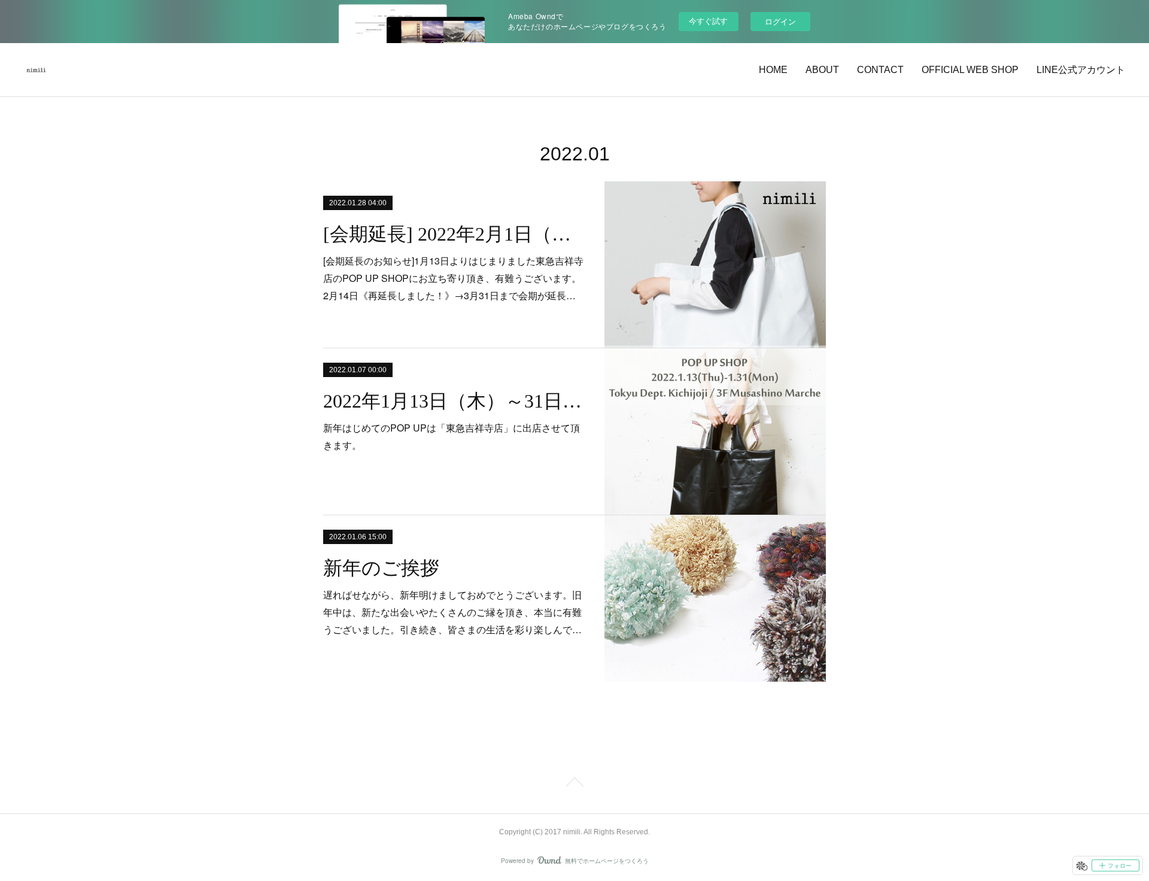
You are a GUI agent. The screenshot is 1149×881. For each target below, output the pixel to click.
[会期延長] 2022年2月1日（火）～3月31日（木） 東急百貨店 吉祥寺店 (453, 234)
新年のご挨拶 (381, 568)
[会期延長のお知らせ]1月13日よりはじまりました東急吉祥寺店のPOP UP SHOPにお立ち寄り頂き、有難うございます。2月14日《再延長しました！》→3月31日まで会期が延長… (453, 278)
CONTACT (880, 70)
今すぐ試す (708, 20)
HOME (773, 70)
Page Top (574, 784)
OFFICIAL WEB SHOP (970, 70)
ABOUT (822, 70)
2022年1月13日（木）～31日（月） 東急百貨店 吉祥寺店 (453, 401)
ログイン (780, 21)
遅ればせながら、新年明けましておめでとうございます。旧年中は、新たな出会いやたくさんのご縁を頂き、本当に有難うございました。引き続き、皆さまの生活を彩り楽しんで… (452, 612)
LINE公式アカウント (1080, 70)
